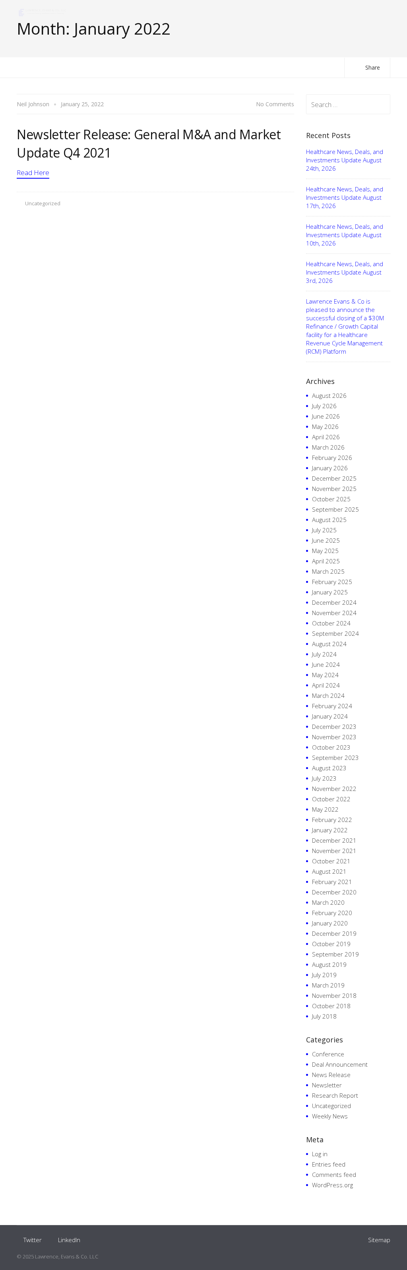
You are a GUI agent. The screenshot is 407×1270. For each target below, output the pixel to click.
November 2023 (334, 737)
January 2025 (330, 592)
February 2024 (332, 706)
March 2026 (328, 447)
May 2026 (325, 426)
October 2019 (331, 944)
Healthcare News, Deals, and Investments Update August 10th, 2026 (344, 234)
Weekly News (330, 1116)
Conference (328, 1054)
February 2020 (332, 913)
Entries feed (328, 1164)
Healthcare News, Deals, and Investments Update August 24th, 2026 (344, 160)
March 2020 (328, 902)
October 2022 (331, 799)
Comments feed (334, 1174)
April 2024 (326, 685)
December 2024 (334, 602)
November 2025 (334, 489)
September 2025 (335, 509)
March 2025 (328, 571)
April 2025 (326, 561)
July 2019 (324, 975)
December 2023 (334, 726)
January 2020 (330, 923)
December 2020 (334, 892)
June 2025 (326, 540)
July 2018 (324, 1016)
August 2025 (329, 520)
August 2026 (329, 395)
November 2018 (334, 995)
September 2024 (335, 633)
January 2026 (330, 468)
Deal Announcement (340, 1064)
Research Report (335, 1095)
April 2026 (326, 437)
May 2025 (325, 551)
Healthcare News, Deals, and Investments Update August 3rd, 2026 (344, 272)
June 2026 (326, 416)
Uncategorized (42, 203)
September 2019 (335, 954)
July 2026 (324, 406)
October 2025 (331, 499)
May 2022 (325, 809)
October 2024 (331, 623)
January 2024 (330, 716)
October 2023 (331, 747)
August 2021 (329, 871)
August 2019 (329, 964)
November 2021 (334, 851)
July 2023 (324, 778)
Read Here (33, 172)
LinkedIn (69, 1240)
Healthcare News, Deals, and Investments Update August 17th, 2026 (344, 197)
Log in (320, 1154)
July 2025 (324, 530)
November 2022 (334, 789)
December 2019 (334, 933)
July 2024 (324, 654)
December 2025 (334, 478)
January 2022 (330, 830)
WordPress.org (332, 1185)
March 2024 (328, 695)
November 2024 (334, 613)
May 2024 (325, 675)
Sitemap (379, 1240)
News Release (331, 1075)
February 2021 (332, 882)
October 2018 (331, 1006)
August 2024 (329, 644)
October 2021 (331, 861)
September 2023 (335, 758)
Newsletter (327, 1085)
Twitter (32, 1240)
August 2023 (329, 768)
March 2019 (328, 985)
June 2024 (326, 664)
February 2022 (332, 820)
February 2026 (332, 458)
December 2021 (334, 840)
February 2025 (332, 582)
